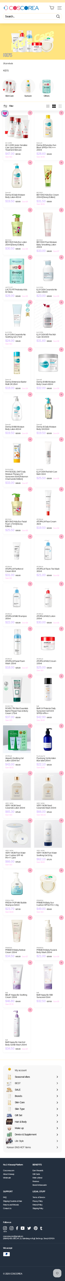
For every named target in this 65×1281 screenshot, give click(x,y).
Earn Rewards (37, 1170)
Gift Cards (36, 1174)
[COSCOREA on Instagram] (11, 1228)
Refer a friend (37, 1178)
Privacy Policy (37, 1201)
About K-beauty (8, 1174)
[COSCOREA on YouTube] (23, 1228)
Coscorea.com (8, 1170)
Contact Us (7, 1208)
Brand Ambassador (39, 1185)
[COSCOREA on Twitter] (29, 1228)
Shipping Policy (37, 1208)
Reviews (35, 1181)
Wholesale (7, 1178)
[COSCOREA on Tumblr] (41, 1228)
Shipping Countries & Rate (12, 1201)
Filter (10, 106)
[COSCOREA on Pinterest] (36, 1228)
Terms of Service (38, 1197)
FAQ (4, 1197)
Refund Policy (37, 1205)
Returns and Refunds (11, 1205)
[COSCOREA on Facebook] (17, 1228)
